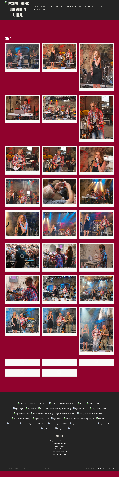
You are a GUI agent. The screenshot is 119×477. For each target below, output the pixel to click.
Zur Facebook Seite (59, 454)
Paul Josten (39, 9)
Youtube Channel (60, 443)
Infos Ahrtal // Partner (70, 6)
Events (44, 6)
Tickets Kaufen (59, 446)
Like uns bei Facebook (59, 452)
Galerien (54, 6)
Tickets (95, 6)
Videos (87, 6)
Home (36, 6)
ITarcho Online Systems (104, 469)
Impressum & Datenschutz (59, 441)
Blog (103, 6)
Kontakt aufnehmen (59, 449)
